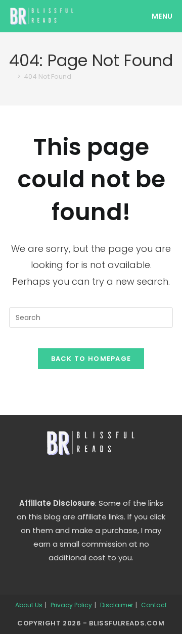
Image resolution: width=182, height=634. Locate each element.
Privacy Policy (71, 605)
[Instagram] (91, 476)
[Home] (11, 76)
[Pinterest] (115, 476)
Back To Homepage (91, 358)
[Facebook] (67, 476)
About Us (28, 605)
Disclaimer (116, 605)
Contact (154, 605)
